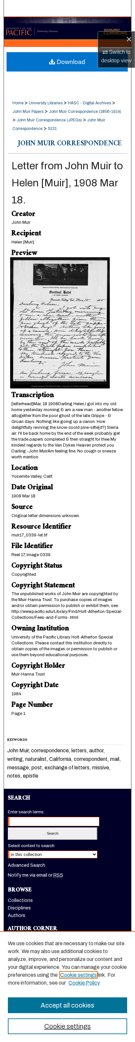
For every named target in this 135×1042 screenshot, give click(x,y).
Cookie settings (78, 975)
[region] (67, 986)
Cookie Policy (84, 983)
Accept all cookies (67, 1005)
